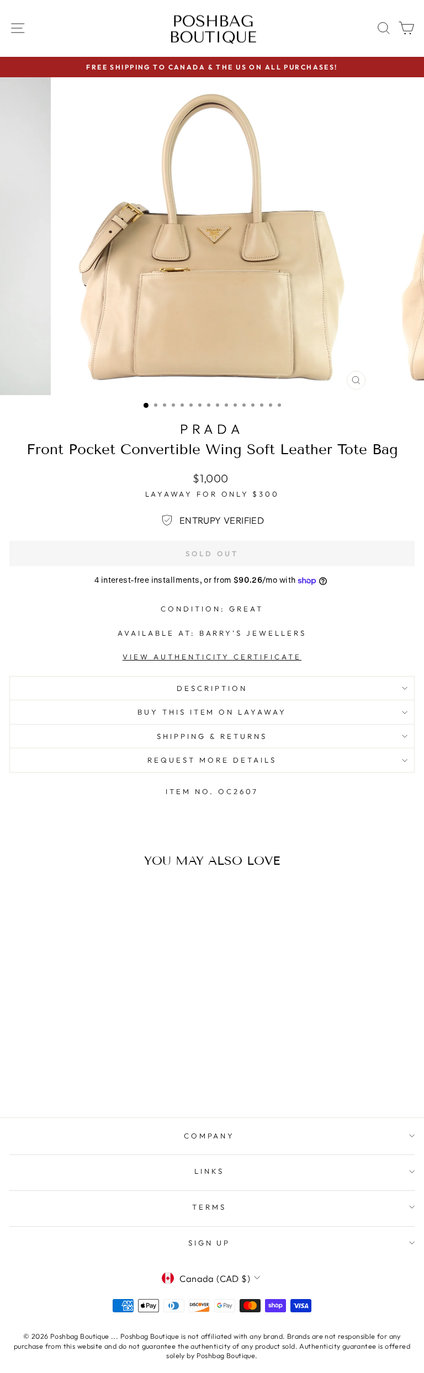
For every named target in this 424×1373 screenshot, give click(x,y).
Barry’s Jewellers (253, 633)
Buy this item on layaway (212, 711)
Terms (209, 1206)
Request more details (212, 759)
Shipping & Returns (212, 736)
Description (212, 688)
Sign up (209, 1242)
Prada (212, 429)
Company (209, 1135)
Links (209, 1171)
